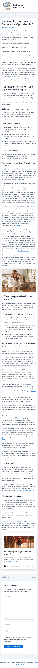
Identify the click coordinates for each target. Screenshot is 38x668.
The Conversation (23, 251)
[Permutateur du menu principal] (34, 6)
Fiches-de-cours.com (18, 6)
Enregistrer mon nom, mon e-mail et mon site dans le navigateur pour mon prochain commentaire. (18, 639)
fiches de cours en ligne (18, 521)
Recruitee (32, 202)
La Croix (33, 391)
